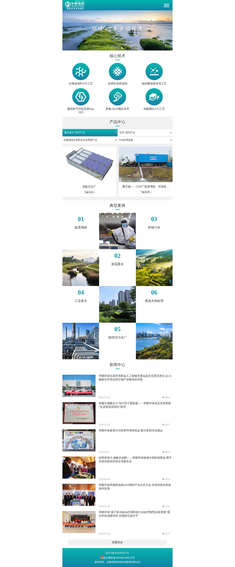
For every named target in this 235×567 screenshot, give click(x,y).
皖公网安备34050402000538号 (119, 557)
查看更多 (117, 542)
